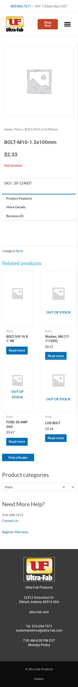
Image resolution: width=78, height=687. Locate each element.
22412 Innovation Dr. (39, 598)
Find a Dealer (18, 457)
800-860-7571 (21, 6)
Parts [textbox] (35, 487)
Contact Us (10, 520)
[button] (67, 24)
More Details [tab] (16, 207)
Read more (17, 350)
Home (8, 129)
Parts (18, 129)
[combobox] (39, 487)
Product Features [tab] (19, 198)
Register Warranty (15, 532)
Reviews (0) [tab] (15, 216)
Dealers (39, 679)
